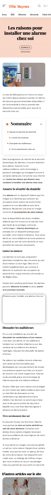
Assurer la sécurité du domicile (22, 132)
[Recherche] (39, 6)
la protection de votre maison (28, 212)
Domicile (25, 47)
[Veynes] (19, 6)
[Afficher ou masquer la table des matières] (37, 124)
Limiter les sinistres (19, 137)
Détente (24, 490)
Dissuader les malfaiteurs (20, 143)
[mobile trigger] (5, 6)
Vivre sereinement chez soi (23, 149)
